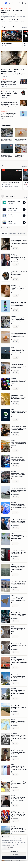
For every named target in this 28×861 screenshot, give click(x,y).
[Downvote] (17, 249)
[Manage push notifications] (25, 2)
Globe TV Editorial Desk (16, 246)
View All (24, 27)
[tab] (4, 233)
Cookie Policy (11, 847)
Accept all (14, 857)
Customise (15, 854)
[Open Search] (19, 2)
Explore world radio (5, 227)
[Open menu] (2, 3)
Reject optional (14, 851)
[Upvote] (13, 249)
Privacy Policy (4, 847)
